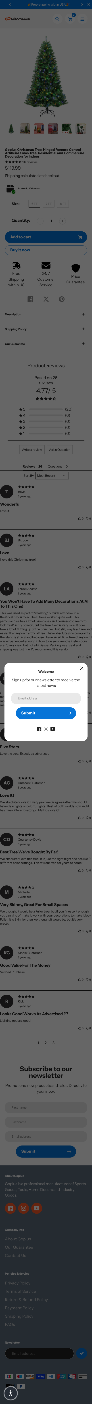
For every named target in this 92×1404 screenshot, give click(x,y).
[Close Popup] (82, 668)
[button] (11, 1393)
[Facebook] (39, 728)
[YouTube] (52, 728)
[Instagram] (46, 728)
